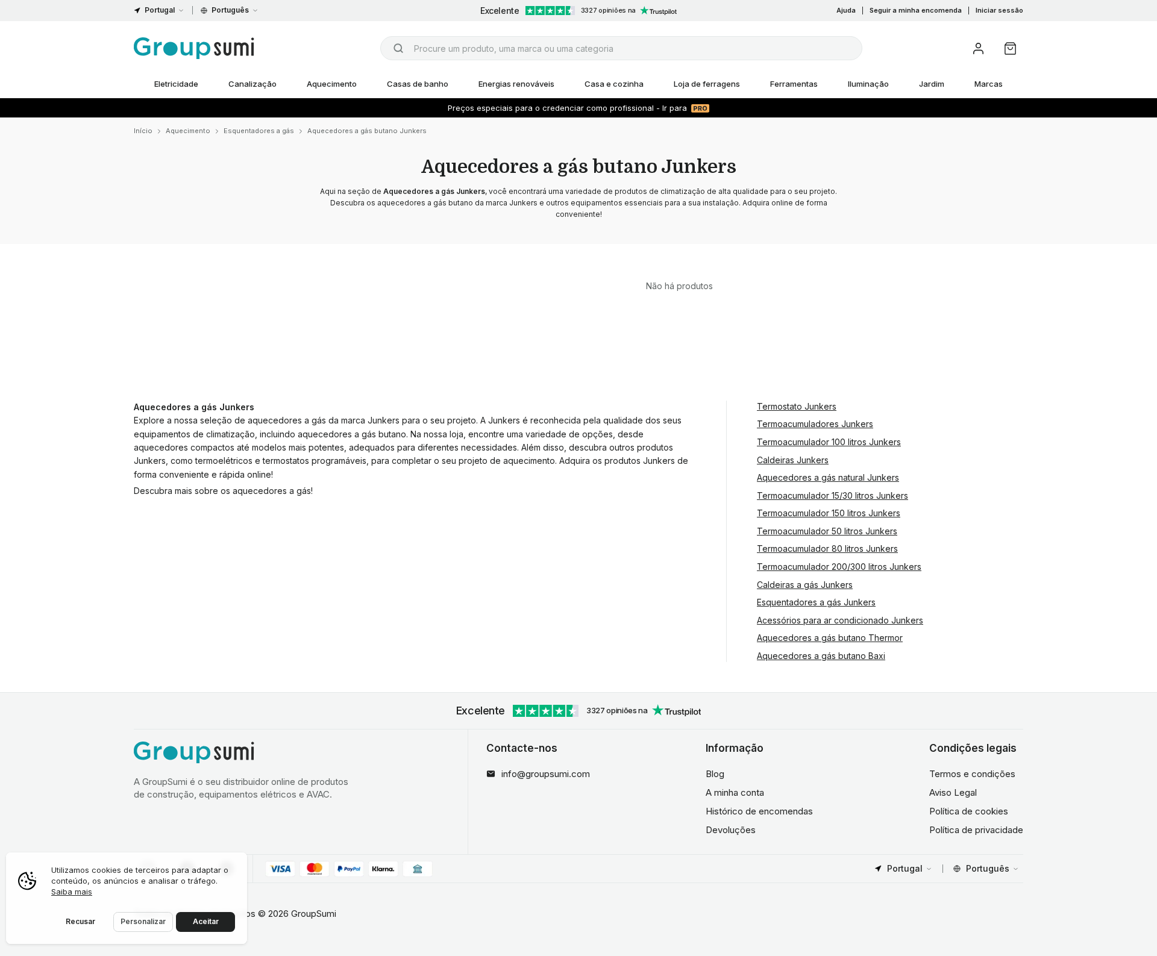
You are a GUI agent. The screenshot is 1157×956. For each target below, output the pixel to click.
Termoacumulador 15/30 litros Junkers (832, 495)
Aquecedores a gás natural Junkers (828, 477)
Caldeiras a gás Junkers (805, 585)
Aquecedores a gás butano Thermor (830, 638)
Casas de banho (417, 84)
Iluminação (868, 84)
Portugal (160, 9)
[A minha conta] (978, 48)
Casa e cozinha (614, 84)
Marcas (988, 84)
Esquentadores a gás (259, 131)
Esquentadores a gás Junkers (816, 602)
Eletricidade (176, 84)
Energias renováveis (516, 84)
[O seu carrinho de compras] (1010, 48)
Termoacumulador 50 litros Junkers (827, 531)
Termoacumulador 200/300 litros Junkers (839, 566)
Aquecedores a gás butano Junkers (367, 131)
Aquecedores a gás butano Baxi (821, 656)
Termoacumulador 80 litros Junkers (827, 548)
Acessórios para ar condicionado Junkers (840, 620)
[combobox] (621, 48)
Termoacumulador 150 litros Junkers (828, 513)
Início (143, 131)
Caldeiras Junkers (793, 460)
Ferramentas (794, 84)
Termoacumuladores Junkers (815, 424)
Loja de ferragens (707, 84)
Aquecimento (332, 84)
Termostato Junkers (796, 406)
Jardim (931, 84)
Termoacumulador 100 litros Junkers (829, 442)
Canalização (252, 84)
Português (230, 9)
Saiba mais (71, 891)
